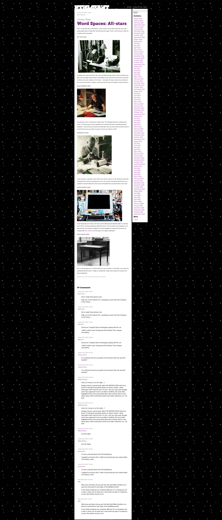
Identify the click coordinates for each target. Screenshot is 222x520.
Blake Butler (82, 431)
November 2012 (139, 110)
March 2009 (138, 202)
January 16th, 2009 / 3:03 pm (85, 449)
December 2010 (139, 158)
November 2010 (139, 160)
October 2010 (138, 162)
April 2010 (137, 174)
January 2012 (138, 131)
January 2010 (138, 181)
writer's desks (102, 276)
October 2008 (138, 212)
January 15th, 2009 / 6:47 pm (85, 403)
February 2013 (138, 104)
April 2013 (137, 100)
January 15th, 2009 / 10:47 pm (85, 377)
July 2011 (137, 143)
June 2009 (137, 195)
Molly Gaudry (82, 379)
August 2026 (138, 19)
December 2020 (139, 31)
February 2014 (138, 79)
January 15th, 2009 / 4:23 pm (85, 365)
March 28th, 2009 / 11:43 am (85, 479)
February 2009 (138, 204)
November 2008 (139, 210)
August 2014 (138, 66)
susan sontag (95, 276)
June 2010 (137, 170)
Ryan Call (81, 294)
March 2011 (138, 152)
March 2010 (138, 177)
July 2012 (137, 118)
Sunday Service (137, 7)
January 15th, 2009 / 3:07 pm (85, 307)
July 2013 (137, 93)
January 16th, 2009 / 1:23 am (85, 428)
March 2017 (138, 50)
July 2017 (137, 44)
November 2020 (139, 33)
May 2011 (137, 147)
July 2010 (137, 168)
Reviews (129, 7)
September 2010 (139, 164)
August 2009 (138, 191)
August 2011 (138, 141)
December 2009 (139, 183)
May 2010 (137, 172)
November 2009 (139, 185)
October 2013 (138, 87)
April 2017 (137, 48)
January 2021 (138, 29)
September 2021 (139, 25)
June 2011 (137, 145)
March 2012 (138, 127)
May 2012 (137, 123)
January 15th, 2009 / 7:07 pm (85, 291)
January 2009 (138, 206)
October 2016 (138, 60)
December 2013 (139, 83)
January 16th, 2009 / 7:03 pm (85, 464)
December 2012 (139, 108)
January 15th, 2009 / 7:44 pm (85, 322)
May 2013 (137, 98)
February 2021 (138, 27)
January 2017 (138, 54)
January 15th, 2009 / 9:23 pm (85, 439)
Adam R (80, 324)
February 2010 (138, 179)
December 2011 (139, 133)
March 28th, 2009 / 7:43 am (85, 499)
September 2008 (139, 214)
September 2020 (139, 37)
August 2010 (138, 166)
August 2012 (138, 116)
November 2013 (139, 85)
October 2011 (138, 137)
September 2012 (139, 114)
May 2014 (137, 73)
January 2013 (138, 106)
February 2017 (138, 52)
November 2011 (139, 135)
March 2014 (138, 77)
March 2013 (138, 102)
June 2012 (137, 120)
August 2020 (138, 39)
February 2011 (138, 154)
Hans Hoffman (88, 230)
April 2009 (137, 199)
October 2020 (138, 35)
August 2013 (138, 91)
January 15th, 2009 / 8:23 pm (85, 352)
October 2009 (138, 187)
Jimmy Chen (84, 19)
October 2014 (138, 62)
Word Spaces (81, 15)
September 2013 (139, 89)
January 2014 (138, 81)
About (145, 7)
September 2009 (139, 189)
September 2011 (139, 139)
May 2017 (137, 46)
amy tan (82, 276)
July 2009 (137, 193)
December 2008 (139, 208)
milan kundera (87, 276)
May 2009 (137, 197)
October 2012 (138, 112)
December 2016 (139, 56)
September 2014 (139, 64)
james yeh (81, 451)
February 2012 (138, 129)
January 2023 (138, 21)
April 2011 (137, 150)
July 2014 (137, 68)
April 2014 (137, 75)
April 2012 (137, 125)
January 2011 (138, 156)
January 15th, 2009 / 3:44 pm (85, 337)
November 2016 (139, 58)
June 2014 (137, 71)
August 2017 (138, 41)
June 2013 (137, 95)
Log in (136, 219)
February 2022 (138, 23)
